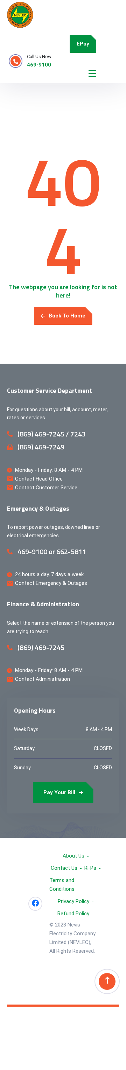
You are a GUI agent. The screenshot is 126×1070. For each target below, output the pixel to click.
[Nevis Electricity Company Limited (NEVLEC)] (20, 15)
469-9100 (39, 65)
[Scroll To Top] (107, 981)
